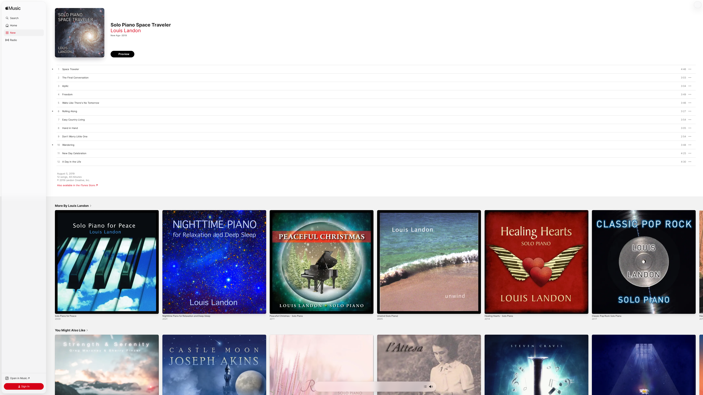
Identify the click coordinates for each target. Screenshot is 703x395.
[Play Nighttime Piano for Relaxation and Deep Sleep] (167, 309)
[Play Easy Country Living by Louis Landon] (58, 119)
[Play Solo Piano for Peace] (59, 309)
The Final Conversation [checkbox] (75, 77)
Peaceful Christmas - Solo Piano (288, 211)
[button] (24, 18)
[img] (13, 8)
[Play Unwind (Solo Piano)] (381, 309)
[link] (73, 206)
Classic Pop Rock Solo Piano (608, 211)
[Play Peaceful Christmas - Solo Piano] (274, 309)
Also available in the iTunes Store (76, 185)
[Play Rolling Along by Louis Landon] (58, 111)
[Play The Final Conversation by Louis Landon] (58, 77)
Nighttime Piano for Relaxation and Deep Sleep (189, 211)
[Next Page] (699, 262)
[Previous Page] (51, 262)
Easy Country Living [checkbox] (73, 119)
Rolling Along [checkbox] (69, 111)
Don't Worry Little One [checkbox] (75, 136)
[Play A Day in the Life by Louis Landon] (58, 161)
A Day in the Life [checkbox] (71, 161)
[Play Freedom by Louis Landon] (58, 94)
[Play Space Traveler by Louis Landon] (58, 69)
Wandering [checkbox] (68, 144)
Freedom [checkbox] (67, 94)
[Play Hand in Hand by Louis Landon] (58, 128)
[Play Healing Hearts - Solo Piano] (489, 309)
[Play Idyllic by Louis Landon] (58, 86)
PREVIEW (682, 69)
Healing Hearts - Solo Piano (500, 211)
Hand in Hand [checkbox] (70, 128)
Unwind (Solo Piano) (388, 211)
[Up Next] (425, 386)
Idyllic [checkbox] (65, 85)
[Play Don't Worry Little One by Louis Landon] (58, 136)
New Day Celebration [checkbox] (74, 153)
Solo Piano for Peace (67, 211)
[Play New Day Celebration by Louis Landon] (58, 153)
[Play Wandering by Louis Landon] (58, 145)
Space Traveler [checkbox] (70, 69)
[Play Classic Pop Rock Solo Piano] (596, 309)
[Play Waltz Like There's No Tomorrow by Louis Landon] (58, 103)
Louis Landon (126, 30)
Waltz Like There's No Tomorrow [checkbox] (80, 102)
